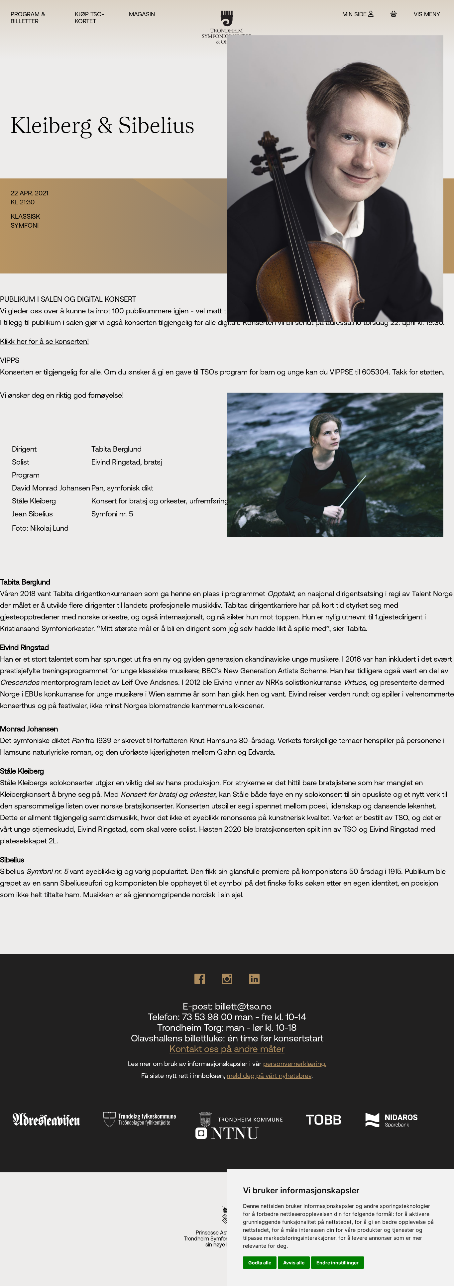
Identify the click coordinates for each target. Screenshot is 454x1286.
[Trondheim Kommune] (241, 1119)
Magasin (142, 14)
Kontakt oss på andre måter (227, 1048)
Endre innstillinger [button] (337, 1262)
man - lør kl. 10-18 (261, 1027)
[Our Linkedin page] (254, 979)
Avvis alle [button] (293, 1262)
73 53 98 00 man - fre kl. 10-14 (244, 1017)
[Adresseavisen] (46, 1119)
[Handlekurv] (393, 14)
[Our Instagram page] (227, 979)
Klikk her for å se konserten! (44, 341)
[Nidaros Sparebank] (391, 1119)
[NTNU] (227, 1133)
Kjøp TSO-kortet (89, 18)
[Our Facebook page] (199, 979)
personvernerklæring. (294, 1063)
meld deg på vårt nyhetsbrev (269, 1075)
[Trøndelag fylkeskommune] (139, 1119)
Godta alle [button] (259, 1262)
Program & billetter (28, 18)
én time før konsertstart (275, 1038)
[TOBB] (323, 1120)
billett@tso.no (243, 1006)
